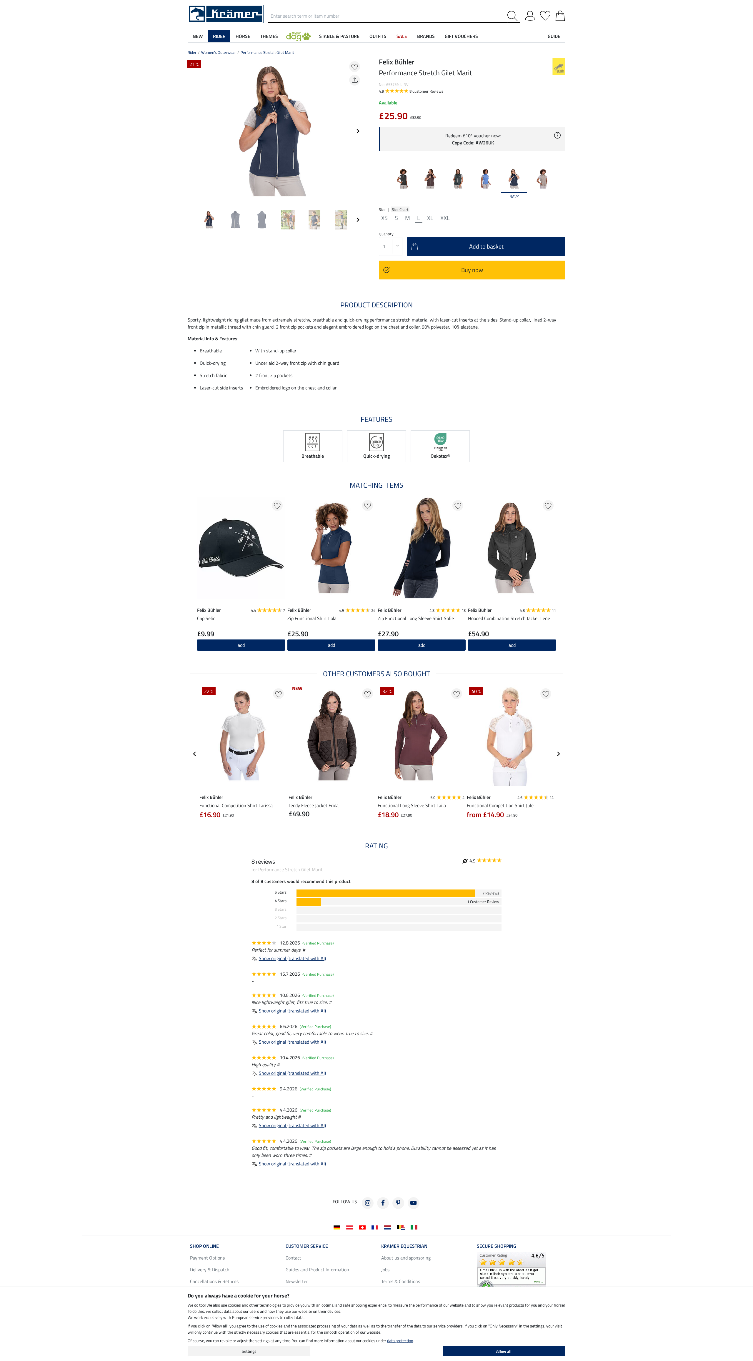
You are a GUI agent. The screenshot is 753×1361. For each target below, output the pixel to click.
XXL (445, 218)
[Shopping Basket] (560, 14)
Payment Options (207, 1257)
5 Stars (280, 892)
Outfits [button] (378, 36)
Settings (249, 1351)
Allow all (504, 1351)
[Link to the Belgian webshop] (402, 1226)
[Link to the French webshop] (376, 1226)
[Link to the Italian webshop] (415, 1226)
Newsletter (297, 1281)
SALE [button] (402, 36)
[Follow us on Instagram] (368, 1203)
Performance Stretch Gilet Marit (267, 52)
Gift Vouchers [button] (461, 36)
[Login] (530, 14)
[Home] (226, 13)
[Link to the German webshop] (338, 1226)
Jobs (385, 1269)
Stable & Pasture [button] (339, 36)
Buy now (472, 269)
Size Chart (400, 209)
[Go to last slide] (194, 754)
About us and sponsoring (406, 1257)
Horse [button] (243, 36)
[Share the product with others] (354, 80)
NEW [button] (198, 36)
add (331, 645)
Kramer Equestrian (404, 1246)
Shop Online (204, 1246)
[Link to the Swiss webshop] (363, 1226)
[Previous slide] (192, 131)
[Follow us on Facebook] (383, 1203)
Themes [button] (269, 36)
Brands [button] (426, 36)
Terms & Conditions (400, 1281)
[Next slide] (357, 131)
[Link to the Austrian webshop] (350, 1226)
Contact (293, 1257)
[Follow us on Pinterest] (398, 1203)
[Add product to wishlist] (354, 66)
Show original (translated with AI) (292, 958)
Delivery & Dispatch (209, 1269)
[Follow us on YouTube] (413, 1203)
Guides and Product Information (317, 1269)
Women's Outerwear (218, 52)
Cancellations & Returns (214, 1281)
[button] (298, 36)
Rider (192, 52)
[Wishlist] (545, 14)
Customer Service (307, 1246)
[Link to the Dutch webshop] (388, 1226)
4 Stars (280, 901)
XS (384, 218)
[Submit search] (513, 16)
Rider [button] (219, 36)
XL (430, 218)
